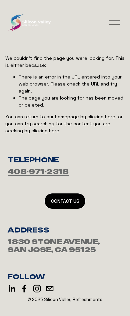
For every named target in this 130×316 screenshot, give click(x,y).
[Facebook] (24, 289)
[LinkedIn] (12, 289)
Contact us (65, 201)
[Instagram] (37, 289)
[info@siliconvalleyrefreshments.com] (50, 289)
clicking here (101, 117)
